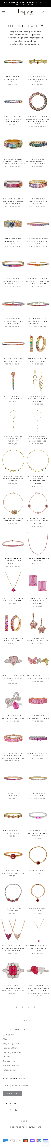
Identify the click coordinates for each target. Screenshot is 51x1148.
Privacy (6, 1056)
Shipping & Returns (12, 1052)
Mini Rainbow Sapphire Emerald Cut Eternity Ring (38, 161)
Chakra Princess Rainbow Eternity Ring (37, 79)
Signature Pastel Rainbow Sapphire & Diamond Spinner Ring (13, 161)
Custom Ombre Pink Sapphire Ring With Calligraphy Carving (13, 756)
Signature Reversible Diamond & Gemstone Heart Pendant (13, 948)
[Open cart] (48, 12)
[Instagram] (10, 1109)
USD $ (24, 1121)
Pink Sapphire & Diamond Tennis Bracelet (13, 561)
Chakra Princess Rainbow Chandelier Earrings (38, 398)
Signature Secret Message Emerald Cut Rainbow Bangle (37, 281)
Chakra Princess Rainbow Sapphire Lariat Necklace (37, 438)
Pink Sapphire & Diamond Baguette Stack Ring (38, 833)
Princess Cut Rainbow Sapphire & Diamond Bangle (13, 281)
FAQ (5, 1039)
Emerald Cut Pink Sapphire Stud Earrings (37, 601)
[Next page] (40, 1007)
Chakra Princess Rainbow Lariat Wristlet (13, 438)
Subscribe (12, 1093)
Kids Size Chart (10, 1048)
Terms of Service (11, 1065)
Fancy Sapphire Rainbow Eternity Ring (13, 79)
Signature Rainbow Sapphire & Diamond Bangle (37, 241)
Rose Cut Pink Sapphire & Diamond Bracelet (37, 521)
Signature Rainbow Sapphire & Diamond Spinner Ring (13, 201)
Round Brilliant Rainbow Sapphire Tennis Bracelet (37, 321)
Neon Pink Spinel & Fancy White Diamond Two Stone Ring (37, 988)
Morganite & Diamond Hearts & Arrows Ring (13, 678)
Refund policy (9, 1070)
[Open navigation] (3, 12)
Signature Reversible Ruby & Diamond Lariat (37, 948)
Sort (24, 1020)
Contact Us (8, 1035)
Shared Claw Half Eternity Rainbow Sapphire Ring (13, 119)
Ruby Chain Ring (38, 871)
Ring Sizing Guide (11, 1043)
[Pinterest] (16, 1109)
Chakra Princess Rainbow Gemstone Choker (13, 478)
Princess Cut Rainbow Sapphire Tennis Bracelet (13, 321)
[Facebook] (4, 1109)
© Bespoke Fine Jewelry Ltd (26, 1127)
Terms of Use (9, 1061)
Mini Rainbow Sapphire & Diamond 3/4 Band (37, 201)
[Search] (43, 12)
